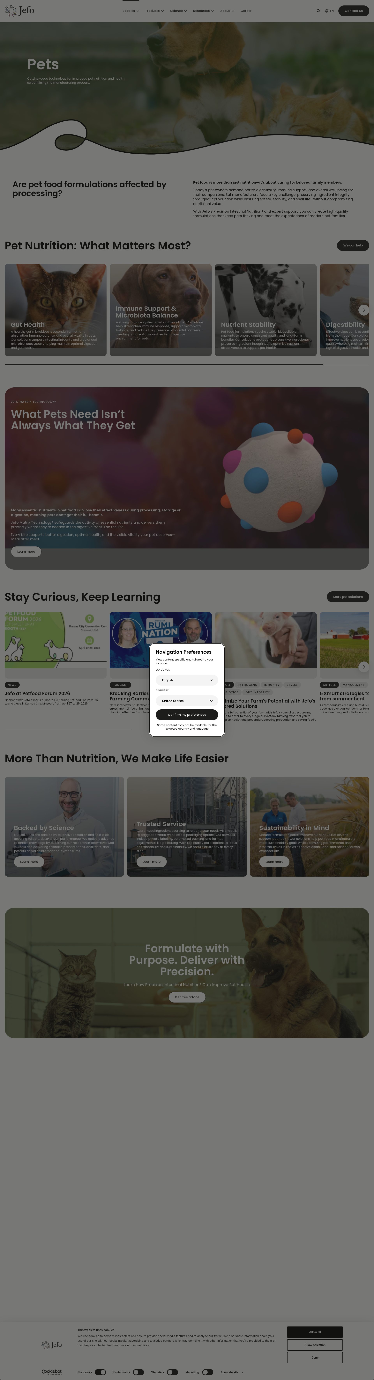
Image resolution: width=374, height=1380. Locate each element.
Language (163, 669)
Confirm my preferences (187, 714)
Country (162, 690)
